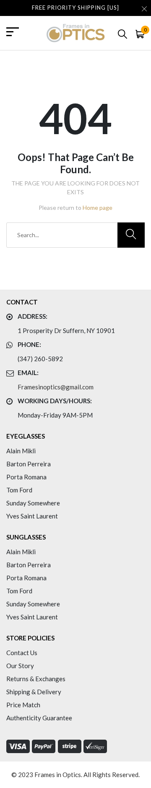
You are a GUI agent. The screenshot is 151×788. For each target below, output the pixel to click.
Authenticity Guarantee (39, 718)
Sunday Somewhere (33, 503)
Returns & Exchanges (35, 678)
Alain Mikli (21, 451)
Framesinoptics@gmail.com (56, 387)
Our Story (20, 665)
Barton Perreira (28, 464)
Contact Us (21, 652)
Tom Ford (19, 490)
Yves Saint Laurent (32, 516)
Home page (97, 207)
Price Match (23, 705)
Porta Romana (26, 477)
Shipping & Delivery (33, 691)
